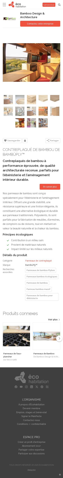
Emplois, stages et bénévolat (31, 412)
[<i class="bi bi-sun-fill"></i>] (60, 474)
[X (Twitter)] (37, 387)
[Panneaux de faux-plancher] (16, 336)
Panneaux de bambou (37, 282)
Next (59, 338)
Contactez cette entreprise (40, 23)
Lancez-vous (49, 5)
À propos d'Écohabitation (31, 404)
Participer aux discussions (31, 453)
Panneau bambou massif (38, 289)
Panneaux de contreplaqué (38, 260)
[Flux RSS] (47, 387)
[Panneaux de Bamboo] (46, 336)
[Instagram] (26, 387)
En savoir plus (50, 186)
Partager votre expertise (31, 449)
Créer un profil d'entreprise (31, 442)
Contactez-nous (31, 420)
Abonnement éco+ (31, 446)
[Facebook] (16, 387)
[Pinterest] (42, 387)
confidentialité (38, 424)
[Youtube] (21, 387)
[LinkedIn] (31, 387)
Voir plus (53, 319)
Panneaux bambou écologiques (42, 276)
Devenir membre (31, 408)
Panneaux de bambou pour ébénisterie (40, 296)
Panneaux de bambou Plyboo (41, 270)
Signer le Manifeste (31, 416)
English (31, 470)
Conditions (22, 424)
